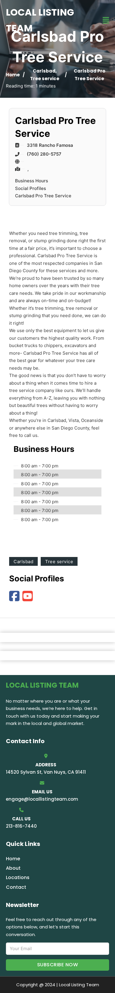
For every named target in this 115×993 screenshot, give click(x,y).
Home (13, 75)
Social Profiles (30, 188)
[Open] (106, 20)
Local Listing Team (40, 20)
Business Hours (31, 181)
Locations (17, 877)
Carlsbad (44, 71)
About (13, 868)
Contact (16, 887)
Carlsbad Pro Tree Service (43, 195)
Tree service (44, 78)
